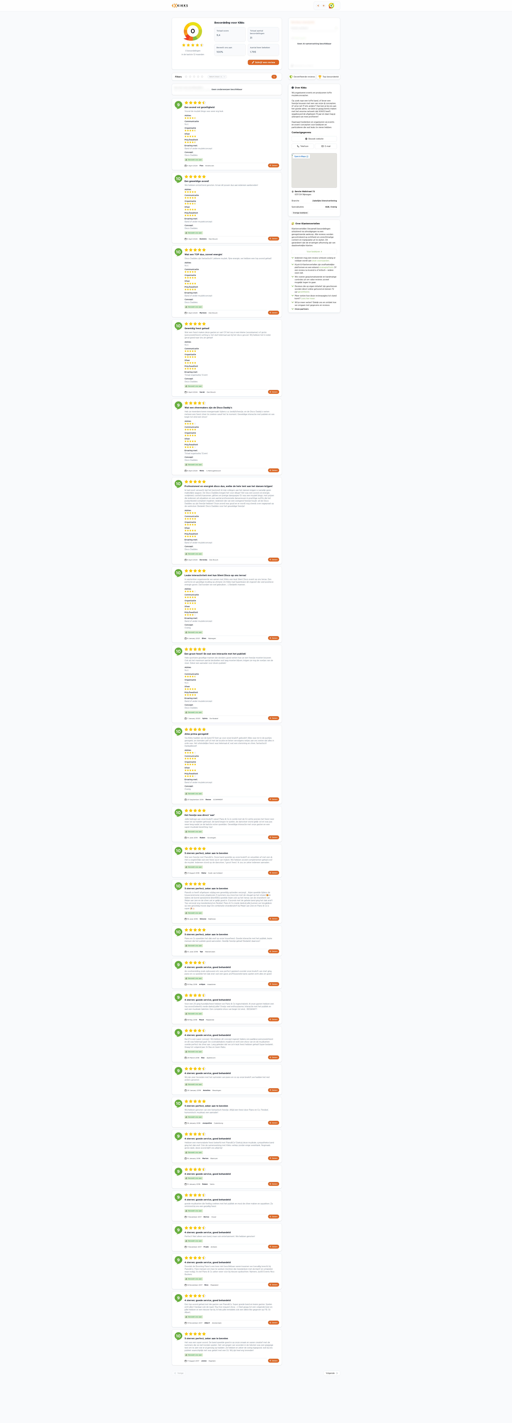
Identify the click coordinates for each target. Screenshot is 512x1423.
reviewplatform (326, 267)
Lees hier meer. (308, 298)
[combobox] (217, 76)
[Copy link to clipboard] (318, 5)
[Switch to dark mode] (323, 5)
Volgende (330, 1373)
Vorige (180, 1373)
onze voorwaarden (320, 261)
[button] (314, 308)
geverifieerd (303, 292)
